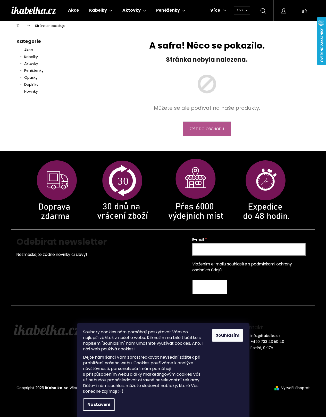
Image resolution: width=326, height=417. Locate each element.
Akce (28, 49)
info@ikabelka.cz (265, 335)
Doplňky (31, 84)
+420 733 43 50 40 (267, 341)
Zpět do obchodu (207, 128)
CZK (241, 10)
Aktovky (31, 63)
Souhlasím (227, 335)
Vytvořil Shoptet (295, 387)
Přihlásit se (209, 287)
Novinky (31, 91)
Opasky (31, 77)
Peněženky (34, 70)
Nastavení (99, 404)
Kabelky (31, 56)
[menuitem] (73, 10)
